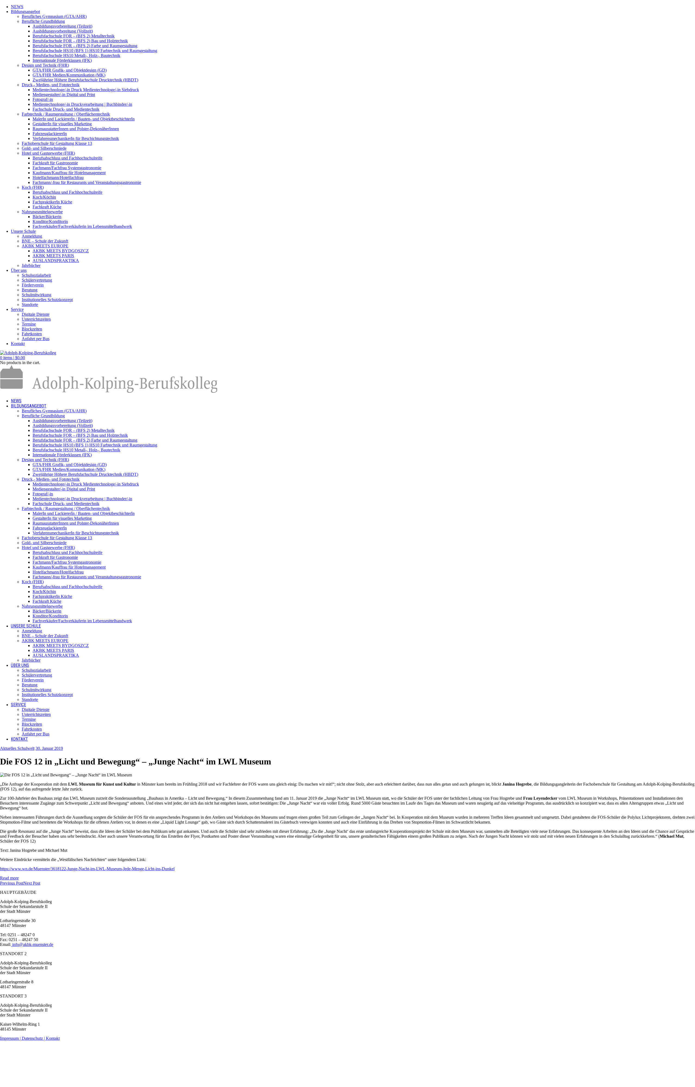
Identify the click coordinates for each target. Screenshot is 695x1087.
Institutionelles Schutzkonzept (47, 299)
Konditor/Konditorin (50, 221)
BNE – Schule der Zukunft (45, 241)
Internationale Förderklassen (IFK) (62, 60)
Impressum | (11, 1038)
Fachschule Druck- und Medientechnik (66, 109)
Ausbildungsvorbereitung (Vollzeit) (63, 31)
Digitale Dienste (35, 314)
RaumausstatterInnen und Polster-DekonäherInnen (76, 128)
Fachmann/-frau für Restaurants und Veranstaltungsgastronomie (87, 182)
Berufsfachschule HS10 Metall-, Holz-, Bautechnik (76, 55)
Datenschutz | (34, 1038)
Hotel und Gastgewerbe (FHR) (48, 153)
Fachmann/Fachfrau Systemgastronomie (67, 167)
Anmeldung (32, 236)
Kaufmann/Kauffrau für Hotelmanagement (69, 172)
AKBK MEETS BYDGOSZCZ (61, 250)
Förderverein (33, 285)
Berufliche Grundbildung (43, 21)
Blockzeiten (32, 329)
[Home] (108, 391)
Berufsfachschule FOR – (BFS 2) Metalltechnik (74, 36)
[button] (12, 357)
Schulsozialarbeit (36, 275)
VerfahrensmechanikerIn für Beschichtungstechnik (76, 138)
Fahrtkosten (32, 333)
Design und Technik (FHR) (45, 65)
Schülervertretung (37, 280)
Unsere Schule (23, 231)
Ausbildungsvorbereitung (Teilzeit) (62, 26)
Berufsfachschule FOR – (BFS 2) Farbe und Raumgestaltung (85, 45)
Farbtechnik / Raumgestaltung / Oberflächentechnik (66, 114)
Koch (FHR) (33, 187)
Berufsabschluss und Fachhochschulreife (67, 158)
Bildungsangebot (25, 11)
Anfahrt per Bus (35, 338)
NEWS (17, 6)
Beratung (29, 290)
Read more (9, 878)
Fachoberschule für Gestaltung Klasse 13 (57, 143)
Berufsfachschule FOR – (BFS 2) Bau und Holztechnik (80, 41)
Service (17, 309)
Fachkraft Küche (47, 207)
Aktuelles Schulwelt (17, 748)
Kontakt (18, 343)
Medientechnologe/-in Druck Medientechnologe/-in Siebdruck (86, 89)
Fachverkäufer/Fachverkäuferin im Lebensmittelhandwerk (82, 226)
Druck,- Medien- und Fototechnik (51, 84)
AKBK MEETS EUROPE (45, 246)
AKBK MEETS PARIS (53, 255)
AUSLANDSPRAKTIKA (56, 260)
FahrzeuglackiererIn (50, 133)
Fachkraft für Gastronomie (55, 163)
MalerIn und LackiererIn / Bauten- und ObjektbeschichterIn (84, 119)
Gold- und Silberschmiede (44, 148)
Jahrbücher (31, 265)
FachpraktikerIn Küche (52, 202)
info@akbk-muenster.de (32, 944)
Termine (29, 324)
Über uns (19, 270)
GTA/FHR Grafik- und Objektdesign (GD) (70, 70)
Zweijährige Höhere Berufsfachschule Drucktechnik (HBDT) (85, 80)
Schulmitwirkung (36, 294)
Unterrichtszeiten (36, 319)
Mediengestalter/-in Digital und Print (64, 94)
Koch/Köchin (44, 197)
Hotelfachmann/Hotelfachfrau (58, 177)
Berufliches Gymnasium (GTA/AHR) (54, 16)
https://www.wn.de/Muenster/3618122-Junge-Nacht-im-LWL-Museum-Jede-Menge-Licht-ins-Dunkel (87, 868)
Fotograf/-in (43, 99)
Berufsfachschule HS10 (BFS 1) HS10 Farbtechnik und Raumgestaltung (95, 50)
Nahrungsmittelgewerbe (42, 211)
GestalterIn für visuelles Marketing (62, 124)
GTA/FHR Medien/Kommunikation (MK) (69, 75)
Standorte (30, 304)
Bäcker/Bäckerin (47, 216)
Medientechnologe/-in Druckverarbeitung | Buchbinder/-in (82, 104)
